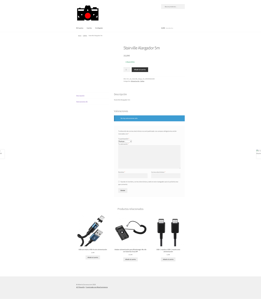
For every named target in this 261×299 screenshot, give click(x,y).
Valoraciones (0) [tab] (81, 102)
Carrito (89, 28)
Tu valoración (123, 144)
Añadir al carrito (140, 70)
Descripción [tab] (80, 96)
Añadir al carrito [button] (93, 257)
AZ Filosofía (80, 287)
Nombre (121, 172)
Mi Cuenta (79, 28)
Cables (85, 35)
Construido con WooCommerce (97, 287)
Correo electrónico (158, 172)
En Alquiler (99, 28)
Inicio (79, 35)
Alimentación (135, 81)
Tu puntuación (123, 139)
